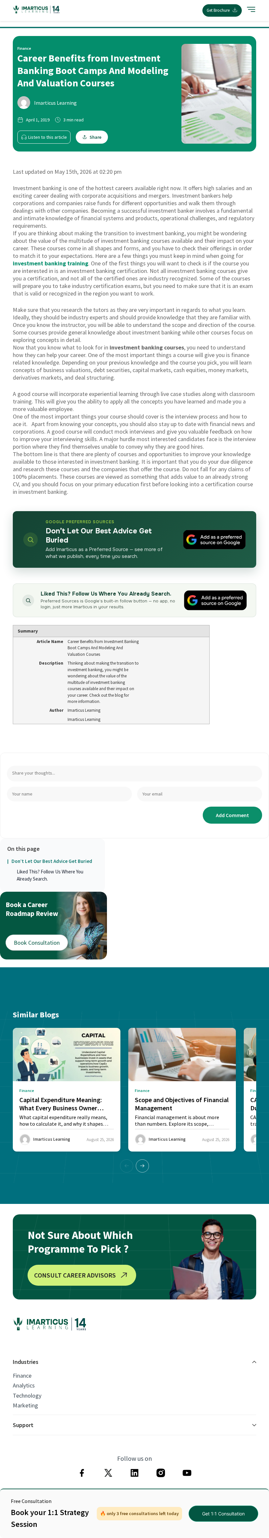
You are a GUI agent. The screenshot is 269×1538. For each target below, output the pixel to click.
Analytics (24, 1385)
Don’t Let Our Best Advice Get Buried (51, 861)
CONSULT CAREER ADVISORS (75, 1275)
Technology (27, 1395)
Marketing (25, 1405)
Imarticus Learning (55, 102)
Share (95, 137)
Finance (22, 1375)
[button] (142, 1165)
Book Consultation (37, 942)
